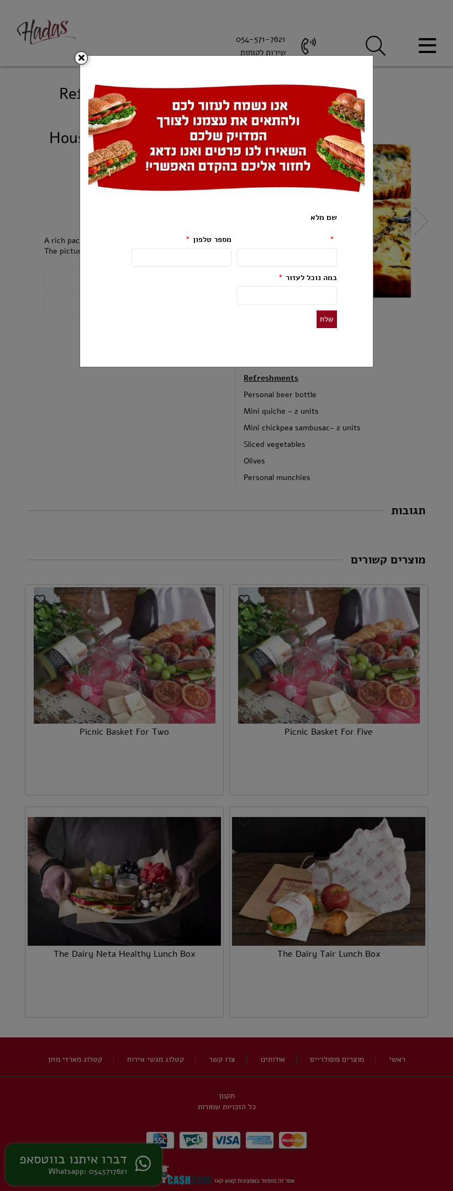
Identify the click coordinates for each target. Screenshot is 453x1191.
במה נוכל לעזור (307, 277)
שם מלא (323, 228)
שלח (327, 319)
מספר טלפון (208, 239)
